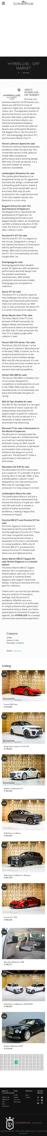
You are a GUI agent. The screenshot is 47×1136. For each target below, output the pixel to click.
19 (28, 1059)
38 (9, 1065)
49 (6, 1069)
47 (42, 1065)
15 (13, 1059)
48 (2, 1069)
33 (35, 1062)
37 (6, 1065)
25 (6, 1062)
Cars (16, 1095)
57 (35, 1069)
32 (31, 1062)
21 (35, 1059)
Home (16, 1097)
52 (17, 1069)
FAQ (3, 1104)
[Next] (41, 1068)
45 (35, 1065)
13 (6, 1059)
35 (42, 1062)
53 (20, 1069)
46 (39, 1065)
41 (20, 1065)
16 (17, 1059)
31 (28, 1062)
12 (2, 1059)
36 (2, 1065)
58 (39, 1069)
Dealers (26, 73)
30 (24, 1062)
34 (39, 1062)
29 (20, 1062)
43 (28, 1065)
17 (20, 1059)
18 (24, 1059)
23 (42, 1059)
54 (24, 1069)
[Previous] (1, 1055)
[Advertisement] (23, 29)
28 (17, 1062)
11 (42, 1056)
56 (31, 1069)
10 (39, 1056)
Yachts (16, 1100)
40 (17, 1065)
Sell (27, 1095)
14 (9, 1059)
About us (5, 1097)
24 (2, 1062)
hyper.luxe (18, 651)
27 (13, 1062)
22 (39, 1059)
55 (28, 1069)
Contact (5, 1106)
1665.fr (24, 1133)
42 (24, 1065)
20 (31, 1059)
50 (9, 1069)
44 (31, 1065)
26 (9, 1062)
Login (27, 1097)
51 (13, 1069)
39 (13, 1065)
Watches (17, 1102)
